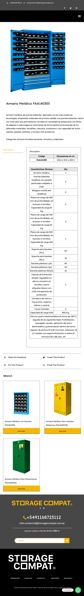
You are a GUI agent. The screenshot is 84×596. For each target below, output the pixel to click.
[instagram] (76, 8)
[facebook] (64, 8)
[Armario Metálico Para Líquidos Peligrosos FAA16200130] (62, 399)
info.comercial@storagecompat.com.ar (42, 523)
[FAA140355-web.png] (42, 61)
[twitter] (70, 8)
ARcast (69, 588)
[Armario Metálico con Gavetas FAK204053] (21, 399)
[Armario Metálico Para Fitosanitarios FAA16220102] (21, 456)
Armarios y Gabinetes (53, 139)
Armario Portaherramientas (29, 139)
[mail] (24, 3)
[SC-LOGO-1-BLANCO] (31, 556)
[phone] (7, 3)
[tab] (13, 150)
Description (8, 150)
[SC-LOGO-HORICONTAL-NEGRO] (21, 16)
